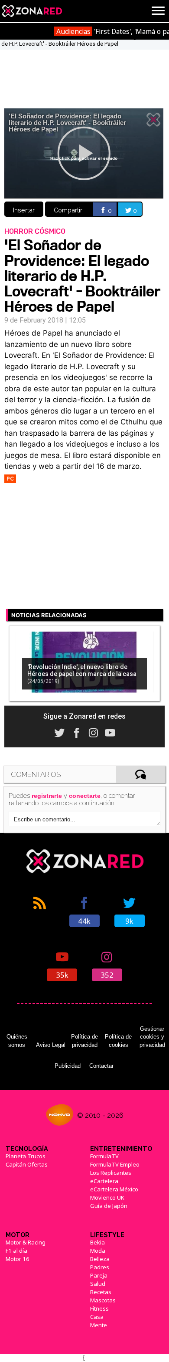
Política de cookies (118, 1040)
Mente (98, 1325)
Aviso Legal (50, 1045)
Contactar (101, 1066)
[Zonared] (31, 11)
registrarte (47, 795)
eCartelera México (114, 1189)
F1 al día (16, 1250)
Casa (97, 1317)
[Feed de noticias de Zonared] (39, 911)
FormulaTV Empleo (115, 1164)
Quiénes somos (16, 1040)
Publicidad (68, 1066)
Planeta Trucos (26, 1156)
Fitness (99, 1308)
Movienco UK (107, 1197)
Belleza (100, 1259)
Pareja (98, 1275)
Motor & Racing (26, 1242)
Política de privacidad (84, 1040)
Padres (99, 1267)
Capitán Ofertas (27, 1164)
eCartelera (104, 1181)
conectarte (85, 795)
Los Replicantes (110, 1173)
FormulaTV (104, 1156)
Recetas (100, 1292)
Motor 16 (17, 1259)
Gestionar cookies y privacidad (152, 1037)
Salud (97, 1284)
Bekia (97, 1242)
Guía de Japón (108, 1206)
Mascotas (103, 1300)
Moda (97, 1250)
